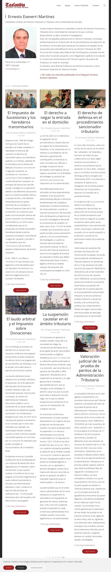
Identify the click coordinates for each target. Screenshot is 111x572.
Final (62, 557)
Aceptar (8, 568)
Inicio (59, 5)
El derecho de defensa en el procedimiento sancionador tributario (90, 122)
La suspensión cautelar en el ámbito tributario (55, 319)
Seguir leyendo (21, 290)
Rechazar (21, 568)
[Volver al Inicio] (25, 5)
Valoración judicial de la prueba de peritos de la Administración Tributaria (90, 368)
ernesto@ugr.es (12, 69)
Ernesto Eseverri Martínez (31, 16)
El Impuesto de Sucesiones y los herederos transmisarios (21, 119)
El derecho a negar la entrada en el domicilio (55, 117)
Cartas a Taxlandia (81, 5)
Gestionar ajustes (37, 568)
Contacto (95, 5)
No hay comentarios (17, 284)
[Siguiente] (58, 557)
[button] (104, 5)
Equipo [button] (67, 5)
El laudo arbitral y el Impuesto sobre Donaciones (21, 326)
